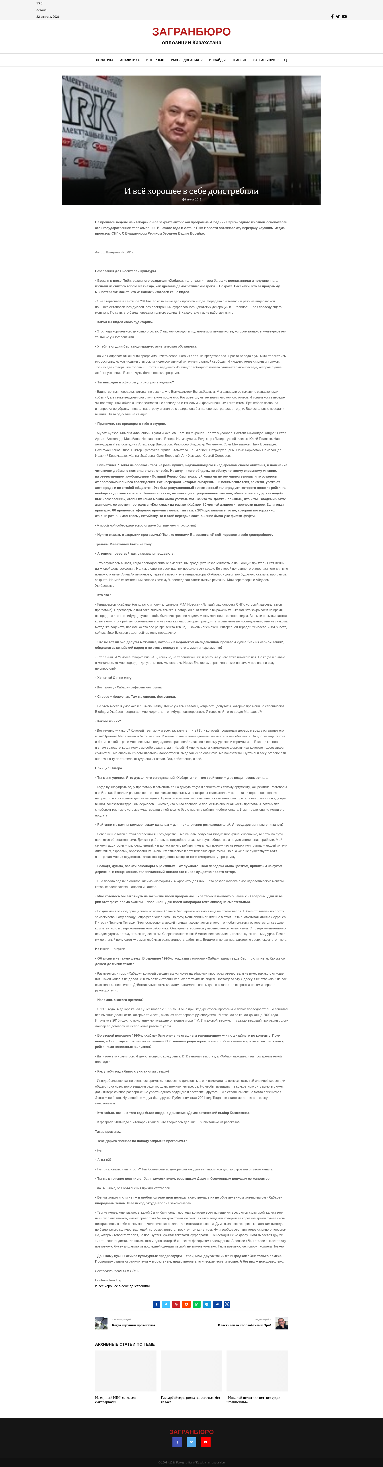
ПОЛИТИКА (104, 60)
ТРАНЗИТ (239, 60)
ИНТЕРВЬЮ (155, 60)
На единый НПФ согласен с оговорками (115, 1400)
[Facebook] (177, 1442)
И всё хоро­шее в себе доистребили (122, 1286)
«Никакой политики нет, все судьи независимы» (253, 1400)
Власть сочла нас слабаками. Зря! (244, 1325)
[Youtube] (206, 1442)
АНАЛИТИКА (130, 60)
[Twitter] (191, 1442)
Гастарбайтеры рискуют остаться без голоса (190, 1400)
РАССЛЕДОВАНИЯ (185, 60)
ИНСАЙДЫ (217, 60)
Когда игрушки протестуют (133, 1325)
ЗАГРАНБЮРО (191, 32)
